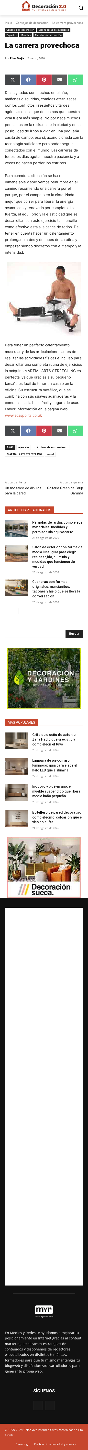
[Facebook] (38, 1405)
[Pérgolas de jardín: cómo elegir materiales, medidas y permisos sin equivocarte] (16, 528)
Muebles (26, 35)
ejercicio (23, 447)
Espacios (11, 35)
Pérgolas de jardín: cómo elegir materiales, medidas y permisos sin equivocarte (57, 527)
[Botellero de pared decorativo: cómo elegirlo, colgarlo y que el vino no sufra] (16, 818)
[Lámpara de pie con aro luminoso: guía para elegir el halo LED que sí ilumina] (16, 766)
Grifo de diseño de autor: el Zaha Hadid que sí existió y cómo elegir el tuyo (54, 739)
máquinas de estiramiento (50, 447)
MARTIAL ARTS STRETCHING (24, 454)
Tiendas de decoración (48, 35)
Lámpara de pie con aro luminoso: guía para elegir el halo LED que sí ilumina (54, 765)
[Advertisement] (44, 1097)
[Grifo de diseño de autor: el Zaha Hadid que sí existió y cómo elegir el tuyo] (16, 740)
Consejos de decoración (32, 23)
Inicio (8, 23)
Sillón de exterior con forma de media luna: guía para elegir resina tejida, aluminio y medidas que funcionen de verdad (57, 556)
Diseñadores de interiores (53, 29)
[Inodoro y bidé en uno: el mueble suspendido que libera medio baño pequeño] (16, 792)
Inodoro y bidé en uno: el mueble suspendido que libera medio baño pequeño (56, 791)
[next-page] (16, 611)
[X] (50, 1405)
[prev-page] (8, 611)
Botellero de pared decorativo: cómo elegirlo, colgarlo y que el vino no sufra (57, 817)
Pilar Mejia (17, 58)
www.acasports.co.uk (23, 415)
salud (50, 454)
